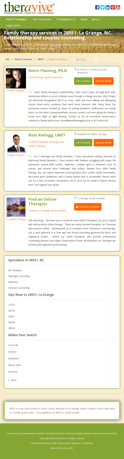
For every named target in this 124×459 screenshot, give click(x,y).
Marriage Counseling (19, 276)
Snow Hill (13, 345)
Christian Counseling (18, 287)
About (95, 19)
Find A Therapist (16, 19)
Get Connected (42, 19)
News (84, 19)
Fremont (12, 371)
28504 (11, 328)
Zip (7, 59)
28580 (11, 322)
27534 (11, 304)
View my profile (104, 80)
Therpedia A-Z (65, 19)
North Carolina (23, 59)
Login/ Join (12, 25)
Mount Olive (14, 365)
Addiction (13, 281)
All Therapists (15, 270)
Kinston (12, 351)
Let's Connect (83, 80)
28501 (11, 316)
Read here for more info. (62, 448)
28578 (11, 310)
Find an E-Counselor (88, 206)
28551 (41, 59)
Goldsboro (13, 358)
